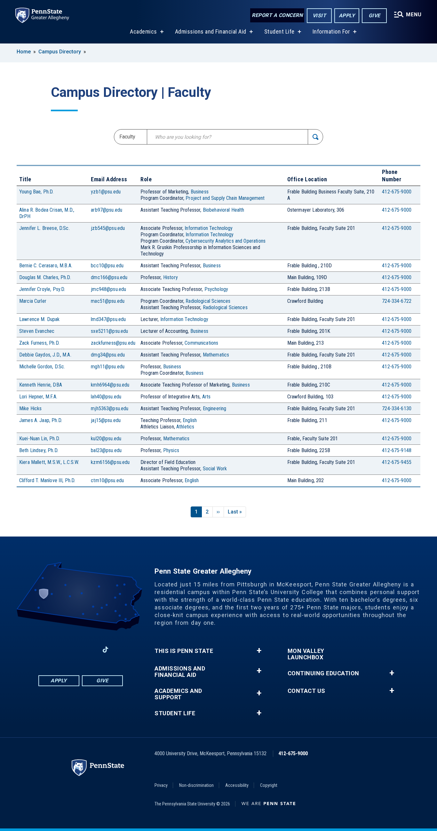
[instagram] (38, 649)
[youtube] (88, 649)
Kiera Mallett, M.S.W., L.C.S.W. (49, 462)
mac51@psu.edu (107, 301)
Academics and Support (178, 694)
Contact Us (306, 691)
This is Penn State (184, 651)
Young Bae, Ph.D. (36, 192)
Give (374, 15)
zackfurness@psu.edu (113, 343)
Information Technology (209, 228)
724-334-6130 (396, 408)
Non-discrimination (196, 785)
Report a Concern (277, 15)
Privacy (161, 785)
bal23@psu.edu (106, 450)
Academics (143, 31)
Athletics (185, 427)
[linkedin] (72, 649)
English (190, 420)
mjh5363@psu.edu (109, 408)
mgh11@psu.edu (107, 367)
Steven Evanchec (36, 331)
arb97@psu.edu (106, 210)
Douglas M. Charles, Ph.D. (45, 277)
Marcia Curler (32, 301)
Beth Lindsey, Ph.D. (38, 450)
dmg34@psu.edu (108, 355)
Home (24, 52)
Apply (347, 15)
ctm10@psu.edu (107, 480)
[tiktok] (105, 649)
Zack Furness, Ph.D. (39, 343)
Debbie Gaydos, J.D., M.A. (45, 355)
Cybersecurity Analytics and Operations (226, 241)
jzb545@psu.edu (108, 228)
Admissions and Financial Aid (210, 31)
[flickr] (122, 649)
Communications (201, 343)
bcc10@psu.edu (107, 266)
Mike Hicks (30, 408)
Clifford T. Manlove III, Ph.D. (47, 480)
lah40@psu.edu (106, 397)
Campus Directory (59, 52)
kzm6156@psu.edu (110, 462)
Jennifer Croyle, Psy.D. (42, 289)
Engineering (214, 408)
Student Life (279, 31)
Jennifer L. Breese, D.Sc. (44, 228)
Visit (319, 15)
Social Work (215, 469)
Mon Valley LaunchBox (306, 654)
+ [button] (259, 651)
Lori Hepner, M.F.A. (38, 397)
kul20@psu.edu (106, 438)
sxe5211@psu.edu (109, 331)
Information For (331, 31)
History (170, 277)
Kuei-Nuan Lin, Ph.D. (39, 438)
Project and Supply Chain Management (225, 198)
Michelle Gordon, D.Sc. (42, 367)
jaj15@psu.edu (106, 420)
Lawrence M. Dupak (39, 319)
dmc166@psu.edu (109, 277)
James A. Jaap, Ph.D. (40, 420)
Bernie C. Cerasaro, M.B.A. (45, 266)
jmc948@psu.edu (108, 289)
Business (200, 192)
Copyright (268, 785)
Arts (206, 397)
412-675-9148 (396, 450)
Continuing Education (323, 673)
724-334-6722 (396, 301)
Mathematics (216, 355)
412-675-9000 (396, 192)
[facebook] (55, 649)
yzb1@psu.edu (106, 192)
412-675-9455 (396, 462)
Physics (171, 450)
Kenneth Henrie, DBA (40, 385)
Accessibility (237, 785)
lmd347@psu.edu (108, 319)
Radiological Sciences (208, 301)
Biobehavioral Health (223, 210)
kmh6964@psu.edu (110, 385)
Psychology (216, 289)
